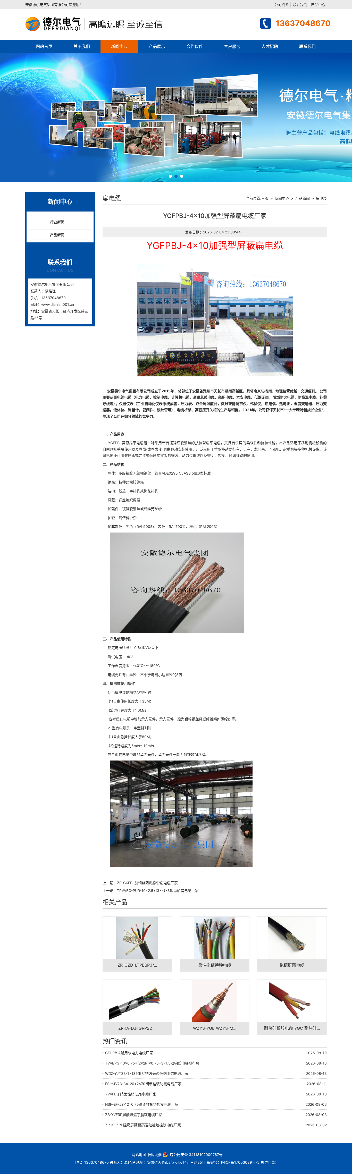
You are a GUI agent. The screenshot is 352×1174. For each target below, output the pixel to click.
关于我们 (81, 46)
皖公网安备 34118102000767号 (195, 1154)
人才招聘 (270, 46)
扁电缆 (321, 198)
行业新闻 (57, 222)
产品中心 (318, 4)
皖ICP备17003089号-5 (240, 1162)
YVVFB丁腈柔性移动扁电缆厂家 (130, 1094)
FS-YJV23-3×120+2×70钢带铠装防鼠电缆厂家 (143, 1084)
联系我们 (300, 4)
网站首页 (44, 46)
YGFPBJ (115, 443)
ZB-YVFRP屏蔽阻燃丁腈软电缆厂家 (133, 1114)
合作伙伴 (194, 46)
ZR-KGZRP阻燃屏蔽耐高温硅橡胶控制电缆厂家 (143, 1125)
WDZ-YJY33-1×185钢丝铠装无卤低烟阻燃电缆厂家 (146, 1073)
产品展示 (157, 46)
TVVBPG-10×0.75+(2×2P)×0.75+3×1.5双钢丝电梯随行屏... (154, 1063)
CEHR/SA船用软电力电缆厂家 (129, 1053)
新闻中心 (119, 46)
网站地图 (139, 1154)
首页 (265, 198)
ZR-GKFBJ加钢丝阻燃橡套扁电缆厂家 (147, 883)
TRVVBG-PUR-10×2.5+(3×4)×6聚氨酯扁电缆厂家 (158, 890)
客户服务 (232, 46)
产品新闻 (57, 235)
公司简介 (281, 4)
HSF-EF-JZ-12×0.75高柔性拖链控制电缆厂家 (142, 1104)
